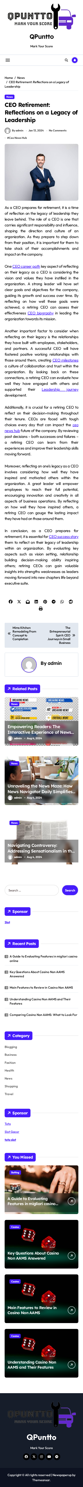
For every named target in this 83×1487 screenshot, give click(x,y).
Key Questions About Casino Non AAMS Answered (37, 974)
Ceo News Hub (18, 138)
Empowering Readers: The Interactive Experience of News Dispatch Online (39, 732)
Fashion (10, 1063)
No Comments (57, 130)
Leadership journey (60, 389)
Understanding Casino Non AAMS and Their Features (40, 1001)
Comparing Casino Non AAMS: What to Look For (43, 1015)
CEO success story (63, 536)
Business (11, 1055)
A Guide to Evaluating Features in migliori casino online (43, 958)
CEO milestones (65, 360)
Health (9, 1070)
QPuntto (42, 36)
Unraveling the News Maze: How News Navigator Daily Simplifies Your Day (40, 791)
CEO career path (26, 266)
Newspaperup (62, 1475)
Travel (9, 1094)
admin (55, 663)
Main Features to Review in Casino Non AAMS (41, 987)
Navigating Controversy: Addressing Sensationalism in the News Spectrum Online (41, 851)
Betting (15, 1172)
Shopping (11, 1086)
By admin (17, 130)
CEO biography (40, 313)
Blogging (11, 1047)
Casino (15, 1226)
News (9, 96)
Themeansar (41, 1480)
